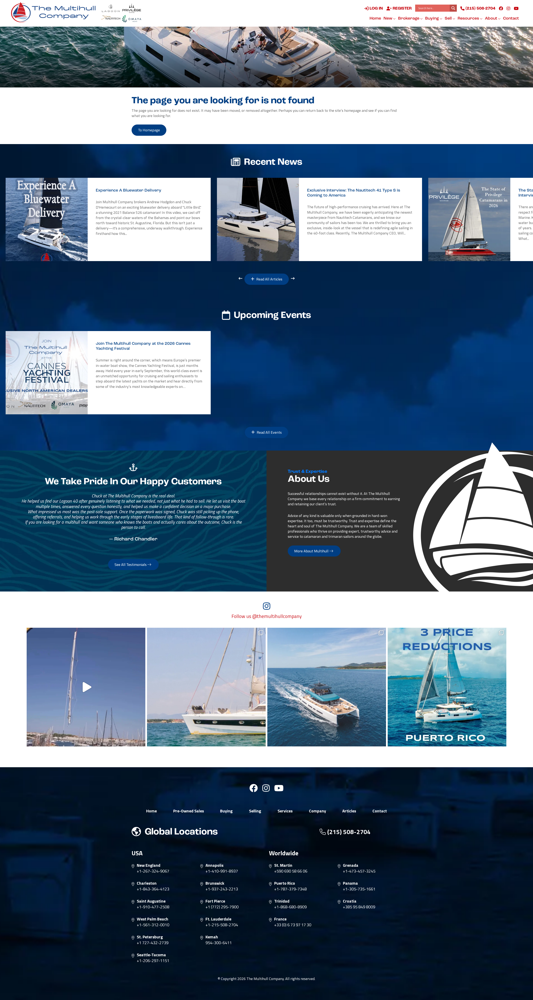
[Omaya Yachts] (131, 18)
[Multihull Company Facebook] (501, 8)
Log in (376, 8)
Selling (255, 811)
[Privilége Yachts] (131, 8)
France (280, 919)
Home (375, 18)
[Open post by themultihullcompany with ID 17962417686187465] (86, 687)
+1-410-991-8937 (221, 871)
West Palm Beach (152, 919)
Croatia (349, 901)
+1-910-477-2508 (153, 907)
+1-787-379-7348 (290, 889)
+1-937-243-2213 (221, 889)
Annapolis (214, 865)
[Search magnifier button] (453, 8)
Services (285, 811)
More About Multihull (311, 551)
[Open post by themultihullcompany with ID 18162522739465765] (206, 687)
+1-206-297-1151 (153, 961)
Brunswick (214, 883)
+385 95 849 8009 (359, 907)
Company (317, 811)
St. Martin (283, 865)
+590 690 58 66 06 (290, 871)
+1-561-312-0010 (153, 925)
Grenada (350, 865)
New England (148, 865)
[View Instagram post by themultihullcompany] (141, 741)
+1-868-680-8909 (290, 907)
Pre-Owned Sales (188, 811)
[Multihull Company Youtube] (516, 8)
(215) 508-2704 (480, 8)
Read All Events (269, 432)
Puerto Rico (284, 883)
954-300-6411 (218, 943)
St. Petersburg (150, 937)
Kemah (211, 937)
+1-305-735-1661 (359, 889)
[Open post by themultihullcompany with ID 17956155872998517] (447, 687)
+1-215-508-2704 (221, 925)
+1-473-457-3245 (359, 871)
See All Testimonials (131, 564)
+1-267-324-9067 (153, 871)
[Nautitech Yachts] (110, 18)
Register (402, 8)
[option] (108, 219)
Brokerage (409, 18)
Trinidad (281, 901)
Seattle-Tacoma (151, 955)
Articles (349, 811)
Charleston (147, 883)
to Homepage (149, 130)
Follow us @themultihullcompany (267, 616)
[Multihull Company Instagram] (508, 8)
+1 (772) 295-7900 (222, 907)
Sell (449, 18)
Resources (469, 18)
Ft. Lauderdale (218, 919)
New (388, 18)
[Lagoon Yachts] (110, 8)
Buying (432, 18)
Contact (511, 18)
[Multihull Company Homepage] (55, 12)
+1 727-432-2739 (152, 943)
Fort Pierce (215, 901)
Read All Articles (268, 279)
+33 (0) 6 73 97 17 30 (292, 925)
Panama (350, 883)
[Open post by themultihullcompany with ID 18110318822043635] (326, 687)
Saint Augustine (151, 901)
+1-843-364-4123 (153, 889)
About (491, 18)
